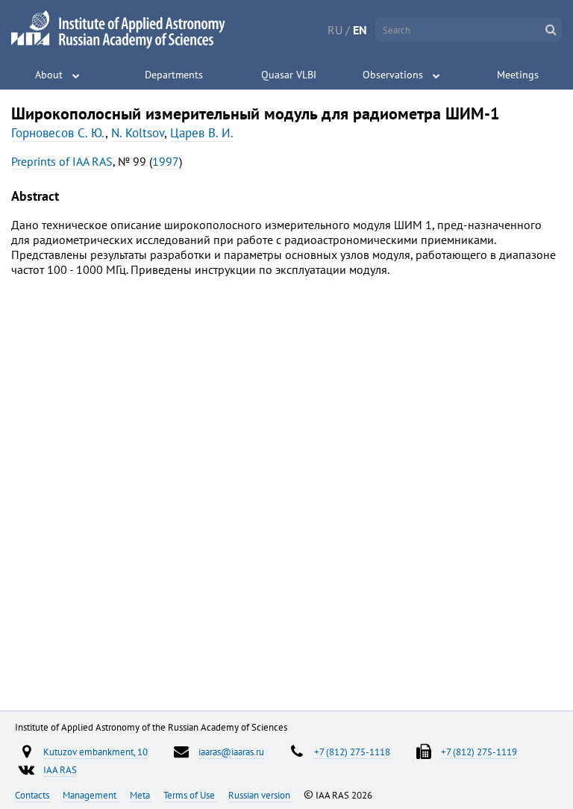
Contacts (33, 795)
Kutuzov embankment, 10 (95, 751)
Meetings (518, 74)
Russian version (260, 795)
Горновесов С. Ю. (58, 133)
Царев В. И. (202, 133)
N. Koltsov (137, 133)
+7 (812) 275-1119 (479, 751)
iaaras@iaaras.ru (231, 751)
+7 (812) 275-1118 (352, 751)
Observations (393, 74)
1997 (165, 161)
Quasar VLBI (288, 74)
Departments (174, 74)
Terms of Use (190, 795)
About (49, 74)
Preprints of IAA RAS (62, 161)
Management (91, 795)
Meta (141, 795)
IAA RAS (60, 769)
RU (335, 29)
